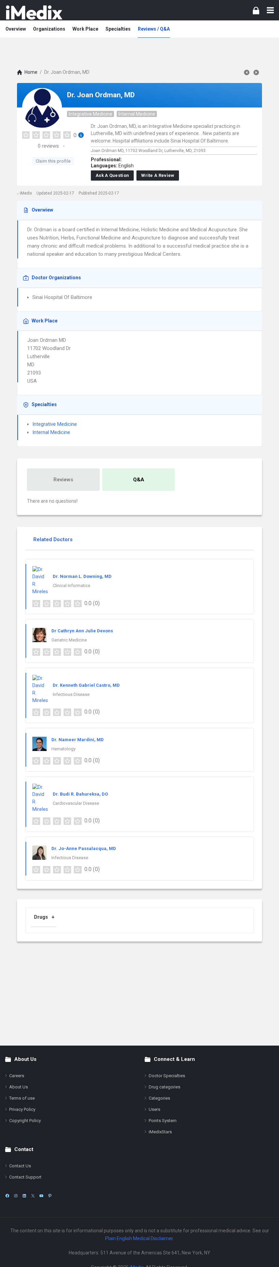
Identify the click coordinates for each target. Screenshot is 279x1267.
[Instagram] (16, 1196)
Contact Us (20, 1165)
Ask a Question (112, 175)
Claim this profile (53, 161)
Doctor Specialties (167, 1075)
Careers (16, 1075)
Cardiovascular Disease (76, 803)
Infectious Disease (71, 694)
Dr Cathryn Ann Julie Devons (82, 630)
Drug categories (164, 1086)
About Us (18, 1086)
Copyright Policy (25, 1120)
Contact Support (25, 1177)
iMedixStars (160, 1131)
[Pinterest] (50, 1196)
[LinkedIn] (24, 1196)
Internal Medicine (136, 114)
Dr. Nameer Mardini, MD (77, 739)
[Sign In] (256, 10)
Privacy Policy (22, 1109)
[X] (33, 1196)
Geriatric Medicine (69, 640)
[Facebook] (7, 1196)
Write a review (157, 175)
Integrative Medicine (90, 114)
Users (154, 1109)
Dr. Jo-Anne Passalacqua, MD (83, 848)
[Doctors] (34, 12)
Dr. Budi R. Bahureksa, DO (80, 794)
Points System (163, 1120)
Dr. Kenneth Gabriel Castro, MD (86, 685)
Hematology (63, 748)
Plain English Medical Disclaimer (139, 1238)
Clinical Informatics (71, 585)
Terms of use (22, 1098)
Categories (159, 1098)
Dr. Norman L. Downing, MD (82, 576)
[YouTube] (41, 1196)
